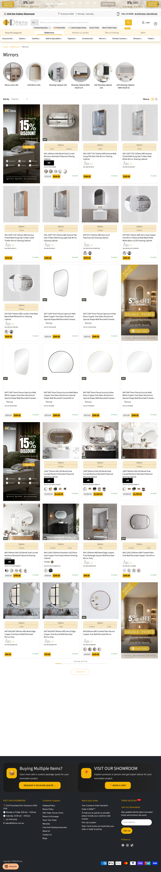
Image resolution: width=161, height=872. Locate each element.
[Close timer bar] (158, 4)
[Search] (128, 22)
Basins (22, 38)
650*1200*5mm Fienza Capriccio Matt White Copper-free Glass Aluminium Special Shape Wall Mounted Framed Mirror (20, 396)
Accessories (7, 38)
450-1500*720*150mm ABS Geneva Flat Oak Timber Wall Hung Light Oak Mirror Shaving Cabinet (60, 238)
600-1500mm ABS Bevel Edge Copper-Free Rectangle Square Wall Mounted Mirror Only (99, 555)
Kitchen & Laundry (80, 33)
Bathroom (49, 33)
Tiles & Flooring (112, 33)
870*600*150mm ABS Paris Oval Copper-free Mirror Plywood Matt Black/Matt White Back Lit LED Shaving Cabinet (139, 238)
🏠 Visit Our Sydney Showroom (19, 13)
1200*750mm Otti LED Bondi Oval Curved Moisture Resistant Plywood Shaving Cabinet (59, 474)
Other (142, 33)
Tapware (71, 38)
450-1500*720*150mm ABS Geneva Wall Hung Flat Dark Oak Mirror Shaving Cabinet (99, 156)
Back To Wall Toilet (109, 28)
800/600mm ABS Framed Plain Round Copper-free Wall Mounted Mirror (99, 633)
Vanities (35, 38)
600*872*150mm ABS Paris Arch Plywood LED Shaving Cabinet (96, 236)
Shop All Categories (13, 32)
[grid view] (152, 99)
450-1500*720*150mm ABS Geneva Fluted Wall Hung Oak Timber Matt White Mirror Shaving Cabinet (137, 156)
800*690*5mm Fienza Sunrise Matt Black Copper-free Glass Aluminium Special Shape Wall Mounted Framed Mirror (61, 395)
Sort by (6, 99)
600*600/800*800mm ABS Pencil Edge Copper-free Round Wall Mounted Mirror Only (60, 634)
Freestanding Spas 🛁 (42, 28)
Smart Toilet (94, 28)
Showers (137, 38)
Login (147, 22)
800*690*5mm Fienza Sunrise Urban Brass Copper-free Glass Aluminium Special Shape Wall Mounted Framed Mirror (98, 396)
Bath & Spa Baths (53, 38)
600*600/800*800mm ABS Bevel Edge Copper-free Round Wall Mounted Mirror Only (20, 634)
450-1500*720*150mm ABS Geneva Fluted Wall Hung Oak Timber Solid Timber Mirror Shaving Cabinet (19, 238)
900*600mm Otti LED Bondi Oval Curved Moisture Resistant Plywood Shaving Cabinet (21, 555)
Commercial (87, 38)
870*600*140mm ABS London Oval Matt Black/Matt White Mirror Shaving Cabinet (21, 316)
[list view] (156, 99)
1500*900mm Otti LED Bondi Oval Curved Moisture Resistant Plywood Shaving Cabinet (98, 474)
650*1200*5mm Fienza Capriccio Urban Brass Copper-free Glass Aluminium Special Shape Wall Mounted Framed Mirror (99, 318)
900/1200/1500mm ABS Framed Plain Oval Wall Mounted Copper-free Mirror (139, 554)
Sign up (126, 830)
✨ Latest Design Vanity (77, 28)
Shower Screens (119, 38)
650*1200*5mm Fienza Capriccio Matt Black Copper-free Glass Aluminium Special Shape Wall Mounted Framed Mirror (59, 318)
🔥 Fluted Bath (59, 28)
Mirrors (102, 38)
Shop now (108, 4)
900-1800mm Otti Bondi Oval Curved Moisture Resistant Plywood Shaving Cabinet (59, 156)
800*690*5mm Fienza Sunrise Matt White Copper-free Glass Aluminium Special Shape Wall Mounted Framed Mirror (138, 396)
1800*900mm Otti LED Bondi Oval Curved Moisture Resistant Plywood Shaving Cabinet (137, 474)
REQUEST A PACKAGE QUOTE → (40, 785)
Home (5, 47)
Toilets (151, 38)
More (127, 28)
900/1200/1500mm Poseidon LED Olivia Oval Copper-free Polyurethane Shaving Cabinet (60, 555)
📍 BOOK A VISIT (118, 785)
